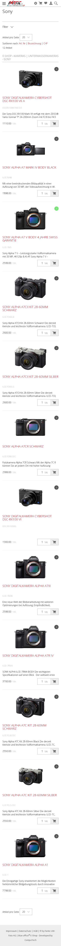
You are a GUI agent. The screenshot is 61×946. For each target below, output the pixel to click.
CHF (45, 43)
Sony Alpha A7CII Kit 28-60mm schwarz (25, 308)
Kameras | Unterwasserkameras (36, 56)
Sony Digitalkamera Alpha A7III (26, 586)
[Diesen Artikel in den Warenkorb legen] (54, 124)
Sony (7, 59)
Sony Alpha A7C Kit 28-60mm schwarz (24, 727)
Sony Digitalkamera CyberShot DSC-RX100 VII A (27, 99)
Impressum (11, 930)
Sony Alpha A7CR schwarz (22, 446)
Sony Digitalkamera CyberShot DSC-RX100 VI (27, 517)
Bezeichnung (34, 43)
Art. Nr (22, 43)
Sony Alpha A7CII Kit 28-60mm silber (30, 376)
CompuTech (30, 940)
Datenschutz (25, 930)
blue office (24, 935)
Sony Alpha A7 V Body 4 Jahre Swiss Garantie (30, 238)
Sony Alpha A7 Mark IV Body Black (29, 167)
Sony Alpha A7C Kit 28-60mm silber (29, 795)
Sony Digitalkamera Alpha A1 (25, 865)
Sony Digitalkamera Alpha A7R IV (28, 655)
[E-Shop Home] (16, 3)
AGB (35, 930)
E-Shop (7, 56)
